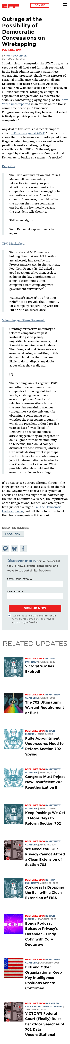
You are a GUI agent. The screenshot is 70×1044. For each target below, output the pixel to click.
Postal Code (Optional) (20, 579)
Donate (39, 5)
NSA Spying (13, 533)
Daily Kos (8, 166)
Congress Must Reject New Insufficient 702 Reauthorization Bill (45, 782)
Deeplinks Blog (35, 658)
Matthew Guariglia (50, 1006)
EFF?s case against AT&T (28, 133)
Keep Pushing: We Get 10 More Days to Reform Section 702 (45, 818)
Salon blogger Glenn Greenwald (23, 320)
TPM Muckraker (13, 243)
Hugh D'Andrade (16, 55)
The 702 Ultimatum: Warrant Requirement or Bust (44, 707)
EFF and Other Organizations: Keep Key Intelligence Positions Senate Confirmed (43, 977)
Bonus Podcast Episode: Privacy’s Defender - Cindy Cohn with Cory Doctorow (41, 934)
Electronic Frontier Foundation (11, 6)
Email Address (15, 591)
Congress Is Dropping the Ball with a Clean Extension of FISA (44, 892)
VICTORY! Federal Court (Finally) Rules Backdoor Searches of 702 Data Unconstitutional (44, 1024)
